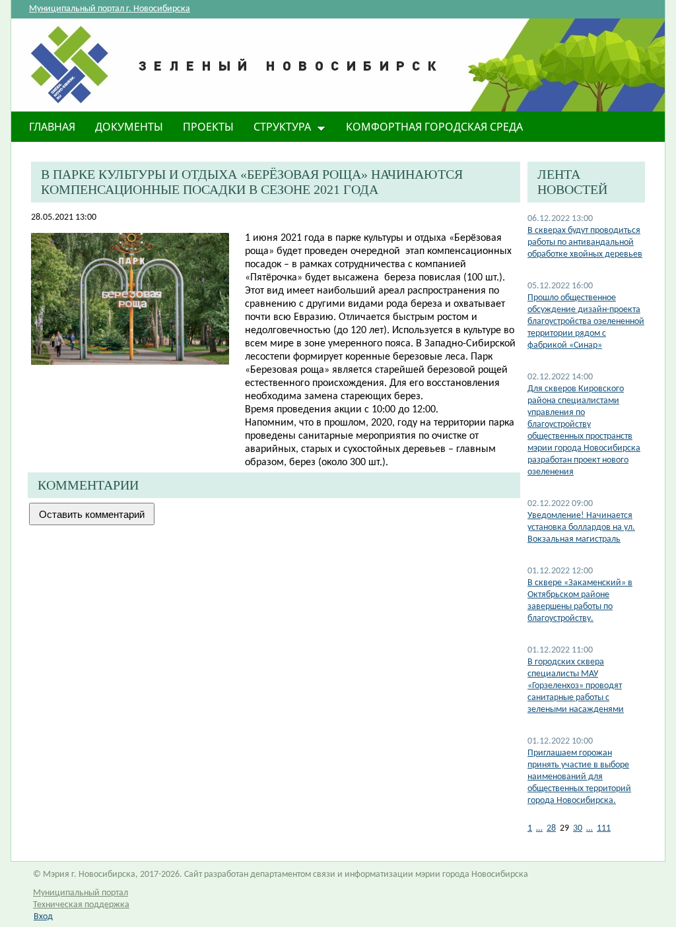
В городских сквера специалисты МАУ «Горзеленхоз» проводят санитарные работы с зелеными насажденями (575, 686)
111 (604, 828)
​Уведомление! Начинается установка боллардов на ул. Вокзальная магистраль (581, 527)
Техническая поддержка (81, 905)
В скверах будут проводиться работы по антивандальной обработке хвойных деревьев (584, 242)
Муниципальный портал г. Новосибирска (109, 9)
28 (551, 828)
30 (577, 828)
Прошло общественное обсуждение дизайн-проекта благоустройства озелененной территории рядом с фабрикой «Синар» (585, 321)
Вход (43, 917)
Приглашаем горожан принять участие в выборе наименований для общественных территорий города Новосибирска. (579, 777)
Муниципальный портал (80, 893)
